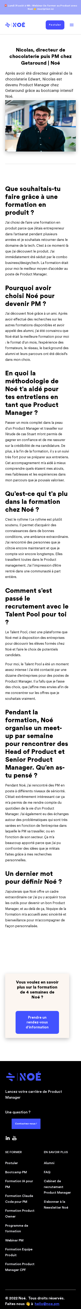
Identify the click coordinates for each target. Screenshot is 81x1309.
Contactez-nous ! (26, 1123)
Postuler (55, 24)
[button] (72, 25)
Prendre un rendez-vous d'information (37, 1022)
